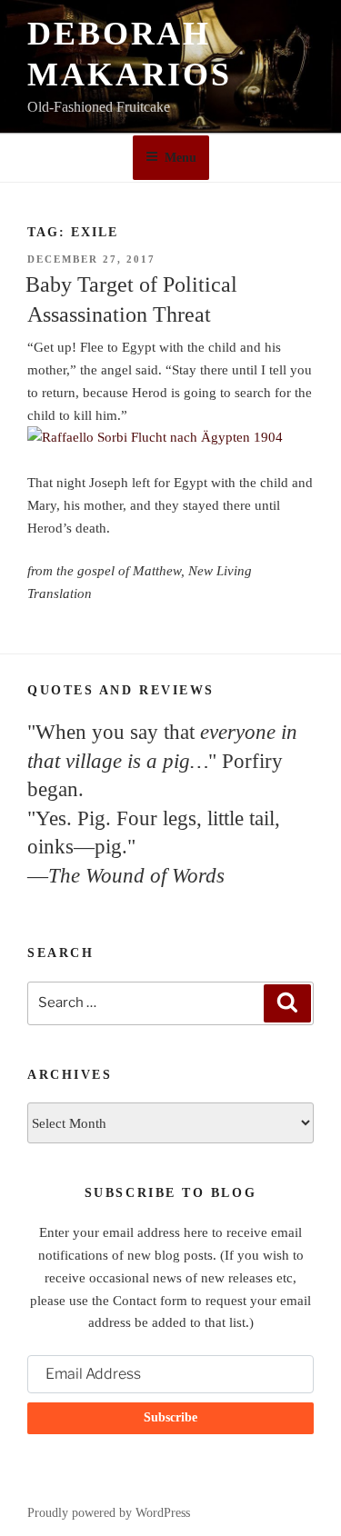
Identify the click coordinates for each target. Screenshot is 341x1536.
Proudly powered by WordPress (108, 1513)
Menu (180, 158)
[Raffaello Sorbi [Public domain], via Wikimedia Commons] (170, 437)
